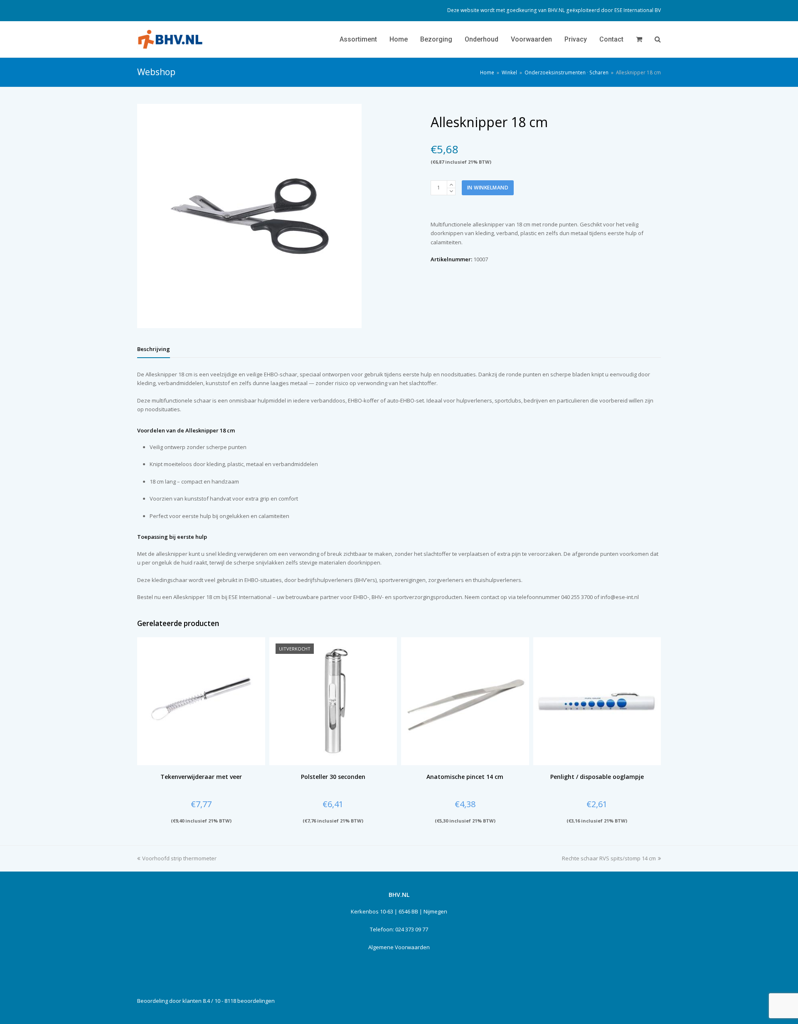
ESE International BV (637, 10)
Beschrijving (153, 349)
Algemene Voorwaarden (399, 947)
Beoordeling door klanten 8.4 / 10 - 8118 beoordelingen (206, 1000)
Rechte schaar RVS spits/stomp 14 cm (609, 858)
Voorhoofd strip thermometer (179, 858)
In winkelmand (488, 187)
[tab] (153, 349)
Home (487, 72)
